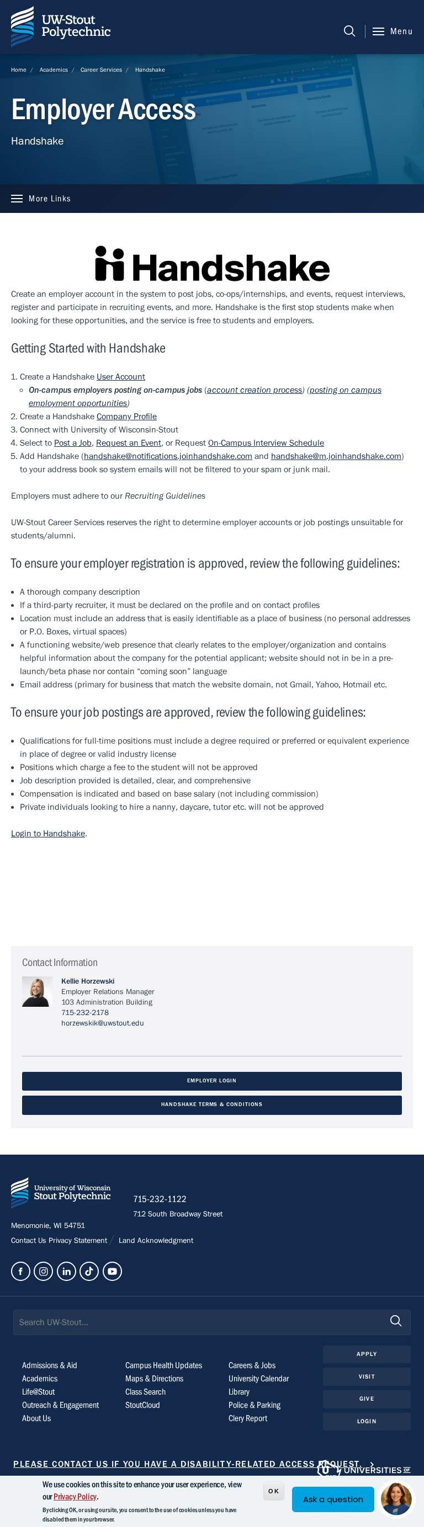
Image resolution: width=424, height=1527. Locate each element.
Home (18, 69)
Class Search (145, 1392)
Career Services (101, 69)
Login (367, 1421)
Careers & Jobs (252, 1365)
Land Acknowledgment (154, 1240)
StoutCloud (142, 1405)
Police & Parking (254, 1405)
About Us (36, 1418)
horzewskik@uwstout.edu (102, 1023)
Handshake (150, 69)
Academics (54, 69)
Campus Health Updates (163, 1365)
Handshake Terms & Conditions (212, 1105)
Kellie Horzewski (87, 981)
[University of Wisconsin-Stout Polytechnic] (60, 1195)
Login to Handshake (48, 834)
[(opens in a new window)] (20, 1271)
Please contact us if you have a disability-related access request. (188, 1464)
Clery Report (248, 1418)
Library (239, 1392)
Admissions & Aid (49, 1365)
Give (366, 1398)
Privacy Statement (79, 1240)
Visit (367, 1376)
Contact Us (30, 1240)
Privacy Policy (75, 1497)
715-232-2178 (85, 1012)
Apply (367, 1354)
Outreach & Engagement (60, 1405)
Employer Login (211, 1081)
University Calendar (259, 1379)
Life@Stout (38, 1392)
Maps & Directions (154, 1379)
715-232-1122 (160, 1199)
